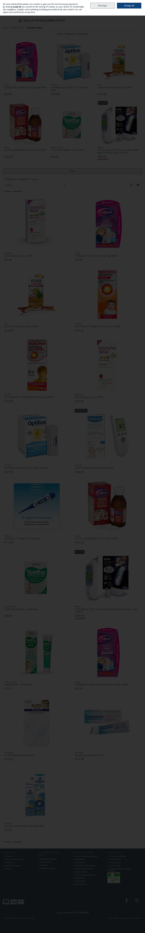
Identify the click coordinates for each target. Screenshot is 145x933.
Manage (102, 5)
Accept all (129, 5)
